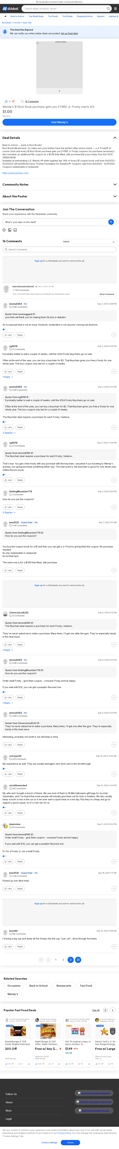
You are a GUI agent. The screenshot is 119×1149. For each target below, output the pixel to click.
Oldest (66, 241)
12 (10, 101)
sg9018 (13, 346)
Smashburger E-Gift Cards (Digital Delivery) (17, 1042)
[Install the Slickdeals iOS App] (94, 1110)
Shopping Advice (85, 16)
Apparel (100, 16)
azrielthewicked (18, 785)
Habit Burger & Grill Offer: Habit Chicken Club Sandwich (46, 1042)
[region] (59, 1138)
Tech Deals (67, 16)
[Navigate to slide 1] (59, 91)
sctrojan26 (15, 756)
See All (95, 1010)
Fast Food (86, 985)
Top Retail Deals (36, 16)
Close (70, 1142)
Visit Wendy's (59, 122)
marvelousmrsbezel (23, 286)
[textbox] (55, 222)
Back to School (17, 16)
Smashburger (10, 1058)
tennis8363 (15, 304)
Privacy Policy (64, 1133)
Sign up (39, 261)
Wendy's (12, 994)
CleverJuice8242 (19, 612)
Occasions (13, 985)
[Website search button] (108, 8)
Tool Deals (53, 16)
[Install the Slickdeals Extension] (94, 1093)
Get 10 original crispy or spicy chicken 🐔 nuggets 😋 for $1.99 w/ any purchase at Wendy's (78, 1042)
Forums (17, 22)
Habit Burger (40, 1058)
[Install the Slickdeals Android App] (94, 1102)
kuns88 (13, 931)
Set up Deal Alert (69, 33)
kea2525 (14, 522)
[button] (13, 101)
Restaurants (64, 985)
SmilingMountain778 (20, 491)
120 (39, 1064)
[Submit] (6, 249)
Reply (20, 335)
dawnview (14, 824)
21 (69, 1064)
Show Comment (106, 294)
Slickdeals (6, 22)
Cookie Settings (49, 1142)
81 (99, 1064)
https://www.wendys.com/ (15, 173)
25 (9, 1064)
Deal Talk (27, 22)
